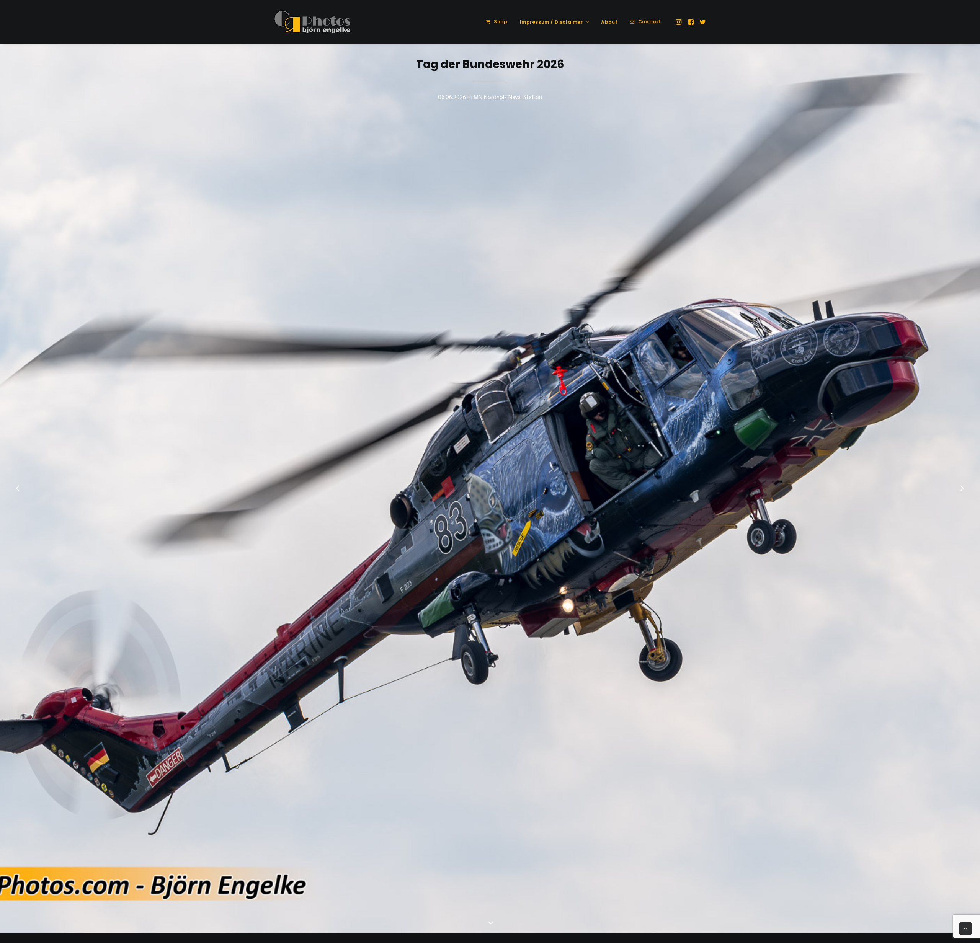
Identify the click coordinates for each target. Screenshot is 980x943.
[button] (679, 22)
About (609, 22)
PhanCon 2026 (490, 56)
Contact (649, 21)
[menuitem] (496, 22)
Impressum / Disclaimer (551, 22)
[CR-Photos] (312, 21)
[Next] (962, 489)
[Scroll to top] (965, 928)
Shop (500, 21)
